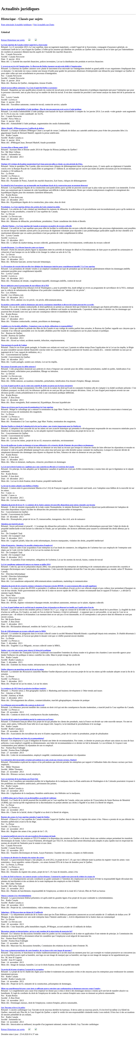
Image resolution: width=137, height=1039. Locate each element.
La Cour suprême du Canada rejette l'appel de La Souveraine (24, 45)
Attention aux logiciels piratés (12, 524)
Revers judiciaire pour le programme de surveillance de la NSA (25, 286)
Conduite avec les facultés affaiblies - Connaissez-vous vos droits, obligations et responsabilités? (37, 326)
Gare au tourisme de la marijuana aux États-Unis (19, 779)
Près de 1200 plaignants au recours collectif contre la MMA (23, 631)
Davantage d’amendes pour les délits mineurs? (18, 367)
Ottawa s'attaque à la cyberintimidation (16, 896)
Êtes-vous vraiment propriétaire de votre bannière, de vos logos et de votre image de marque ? (36, 950)
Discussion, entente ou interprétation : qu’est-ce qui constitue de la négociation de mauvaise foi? (37, 931)
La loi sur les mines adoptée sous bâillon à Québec (20, 486)
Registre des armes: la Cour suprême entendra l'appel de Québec (25, 817)
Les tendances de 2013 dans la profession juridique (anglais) (23, 688)
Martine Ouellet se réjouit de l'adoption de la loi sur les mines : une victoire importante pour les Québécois (41, 426)
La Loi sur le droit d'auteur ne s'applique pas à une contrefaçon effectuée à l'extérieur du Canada (37, 467)
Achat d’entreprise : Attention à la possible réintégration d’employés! (27, 545)
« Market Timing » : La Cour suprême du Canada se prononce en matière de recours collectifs (36, 226)
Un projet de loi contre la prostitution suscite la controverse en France (27, 719)
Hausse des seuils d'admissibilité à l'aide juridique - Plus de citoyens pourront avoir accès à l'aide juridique (41, 109)
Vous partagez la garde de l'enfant (14, 345)
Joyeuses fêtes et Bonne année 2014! (14, 147)
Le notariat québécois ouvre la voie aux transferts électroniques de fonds (28, 836)
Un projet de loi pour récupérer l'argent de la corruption (22, 969)
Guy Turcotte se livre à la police (13, 1008)
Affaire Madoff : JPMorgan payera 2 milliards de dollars (22, 128)
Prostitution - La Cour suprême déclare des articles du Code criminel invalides (30, 207)
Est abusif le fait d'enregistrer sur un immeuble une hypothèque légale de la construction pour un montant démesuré (44, 185)
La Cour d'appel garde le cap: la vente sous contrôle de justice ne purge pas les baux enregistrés (37, 386)
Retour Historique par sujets (13, 40)
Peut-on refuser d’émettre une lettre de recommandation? (22, 738)
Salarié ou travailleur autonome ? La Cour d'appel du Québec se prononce (29, 88)
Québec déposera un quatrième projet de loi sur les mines (22, 669)
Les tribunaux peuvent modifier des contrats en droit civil (22, 705)
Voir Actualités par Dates (43, 24)
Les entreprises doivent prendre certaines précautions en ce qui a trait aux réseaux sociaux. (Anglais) (39, 760)
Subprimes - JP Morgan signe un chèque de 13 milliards (22, 912)
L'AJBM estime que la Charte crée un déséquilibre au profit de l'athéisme (28, 798)
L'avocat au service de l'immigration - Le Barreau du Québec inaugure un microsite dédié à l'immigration (41, 66)
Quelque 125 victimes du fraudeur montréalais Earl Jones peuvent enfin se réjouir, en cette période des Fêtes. (42, 164)
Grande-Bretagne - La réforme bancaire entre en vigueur (22, 247)
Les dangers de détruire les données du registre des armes (22, 857)
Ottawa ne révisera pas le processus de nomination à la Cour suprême (27, 407)
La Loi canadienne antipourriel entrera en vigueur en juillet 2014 (25, 564)
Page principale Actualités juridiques (16, 24)
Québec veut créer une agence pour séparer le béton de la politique (26, 650)
